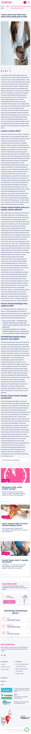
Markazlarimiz (4, 677)
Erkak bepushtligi (19, 673)
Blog (8, 6)
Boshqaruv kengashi (5, 666)
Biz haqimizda (4, 661)
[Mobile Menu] (29, 2)
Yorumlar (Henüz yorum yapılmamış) (11, 460)
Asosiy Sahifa (2, 7)
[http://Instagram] (4, 655)
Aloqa (2, 684)
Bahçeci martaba (5, 669)
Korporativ (3, 664)
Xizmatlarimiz (19, 661)
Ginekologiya (6, 480)
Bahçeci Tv (3, 681)
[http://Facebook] (1, 655)
